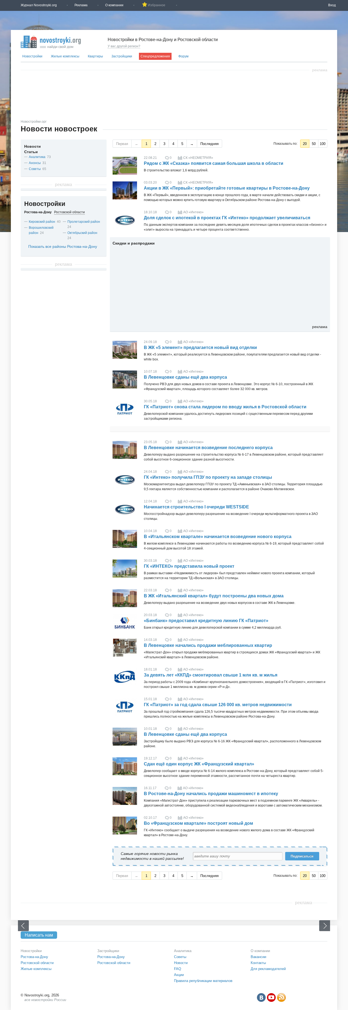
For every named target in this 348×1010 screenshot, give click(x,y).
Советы (35, 169)
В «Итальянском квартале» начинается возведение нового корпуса (217, 536)
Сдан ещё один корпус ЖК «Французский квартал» (199, 764)
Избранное (156, 5)
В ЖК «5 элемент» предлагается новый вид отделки (200, 347)
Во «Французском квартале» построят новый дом (198, 823)
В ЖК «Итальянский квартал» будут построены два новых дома (214, 596)
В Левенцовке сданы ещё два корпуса (185, 377)
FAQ (177, 969)
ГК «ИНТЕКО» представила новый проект (189, 566)
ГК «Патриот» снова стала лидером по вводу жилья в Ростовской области (225, 406)
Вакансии (258, 957)
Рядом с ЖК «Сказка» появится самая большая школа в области (213, 163)
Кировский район (42, 222)
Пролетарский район (83, 222)
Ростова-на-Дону (34, 957)
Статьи (31, 152)
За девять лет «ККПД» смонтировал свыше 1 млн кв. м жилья (210, 675)
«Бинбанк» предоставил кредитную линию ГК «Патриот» (206, 620)
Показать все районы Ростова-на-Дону (62, 246)
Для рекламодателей (268, 969)
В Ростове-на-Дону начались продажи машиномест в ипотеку (211, 793)
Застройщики (121, 56)
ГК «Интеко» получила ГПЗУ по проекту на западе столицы (208, 477)
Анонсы (35, 163)
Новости (32, 146)
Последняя (209, 144)
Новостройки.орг (33, 121)
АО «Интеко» (193, 212)
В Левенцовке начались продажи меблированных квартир (208, 645)
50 (314, 144)
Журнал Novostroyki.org (39, 5)
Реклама (81, 5)
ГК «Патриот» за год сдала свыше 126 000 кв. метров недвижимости (218, 704)
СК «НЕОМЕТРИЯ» (198, 158)
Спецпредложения (155, 56)
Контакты (258, 963)
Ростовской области (37, 963)
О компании (114, 5)
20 (305, 144)
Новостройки (32, 56)
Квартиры (95, 56)
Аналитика (37, 157)
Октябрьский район (82, 233)
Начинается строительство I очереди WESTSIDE (196, 507)
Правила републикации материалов (203, 981)
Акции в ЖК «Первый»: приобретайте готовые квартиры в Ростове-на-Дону (227, 188)
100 (322, 144)
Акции (179, 975)
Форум (183, 56)
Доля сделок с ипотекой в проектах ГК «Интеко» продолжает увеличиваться (227, 217)
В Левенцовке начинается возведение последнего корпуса (208, 447)
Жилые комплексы (65, 56)
